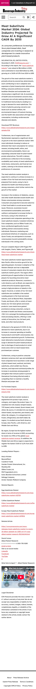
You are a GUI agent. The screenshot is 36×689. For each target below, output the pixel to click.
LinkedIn (4, 551)
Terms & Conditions (26, 682)
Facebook (5, 554)
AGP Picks (5, 3)
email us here (6, 546)
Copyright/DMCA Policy (12, 686)
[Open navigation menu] (3, 17)
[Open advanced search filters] (28, 17)
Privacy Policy (27, 686)
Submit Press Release (10, 682)
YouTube (4, 556)
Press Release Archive (21, 678)
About (9, 678)
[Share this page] (33, 17)
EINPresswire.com (21, 63)
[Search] (24, 17)
